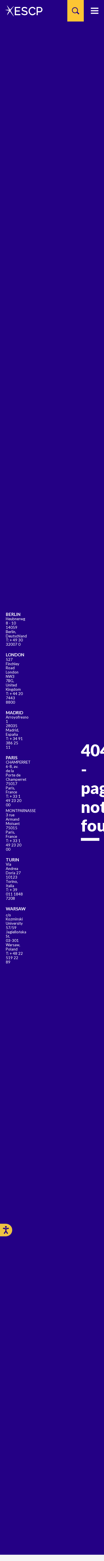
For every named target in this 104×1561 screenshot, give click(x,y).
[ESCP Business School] (22, 11)
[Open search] (75, 11)
